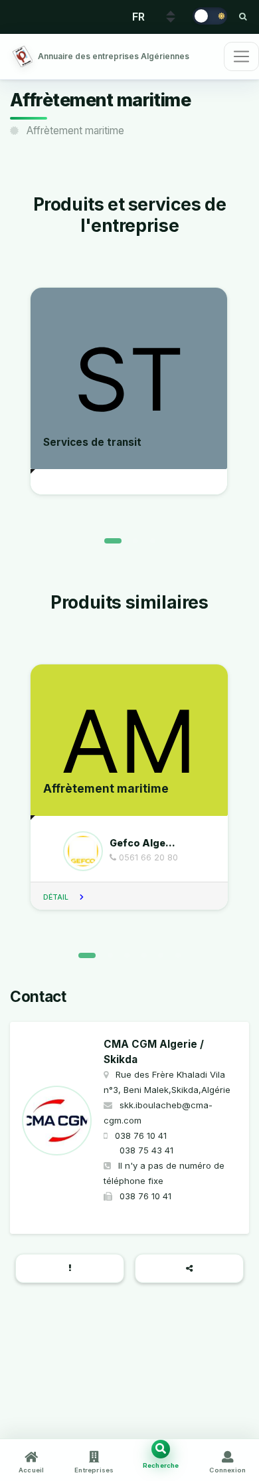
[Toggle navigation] (241, 56)
